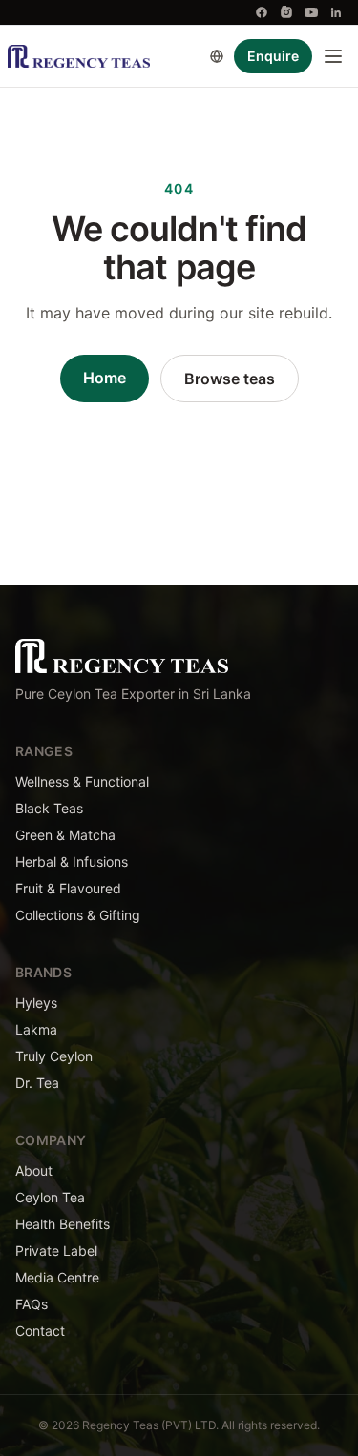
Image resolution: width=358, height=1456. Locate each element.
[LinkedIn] (336, 12)
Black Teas (49, 808)
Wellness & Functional (82, 781)
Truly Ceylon (54, 1056)
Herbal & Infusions (71, 861)
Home (104, 377)
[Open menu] (333, 56)
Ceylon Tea (50, 1197)
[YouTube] (311, 12)
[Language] (216, 56)
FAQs (31, 1304)
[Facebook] (261, 12)
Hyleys (36, 1003)
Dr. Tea (37, 1083)
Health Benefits (62, 1224)
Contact (40, 1331)
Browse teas (229, 378)
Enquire (273, 56)
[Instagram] (286, 12)
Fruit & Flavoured (68, 888)
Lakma (36, 1029)
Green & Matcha (65, 835)
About (34, 1170)
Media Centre (57, 1277)
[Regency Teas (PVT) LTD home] (79, 56)
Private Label (56, 1250)
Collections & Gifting (77, 915)
